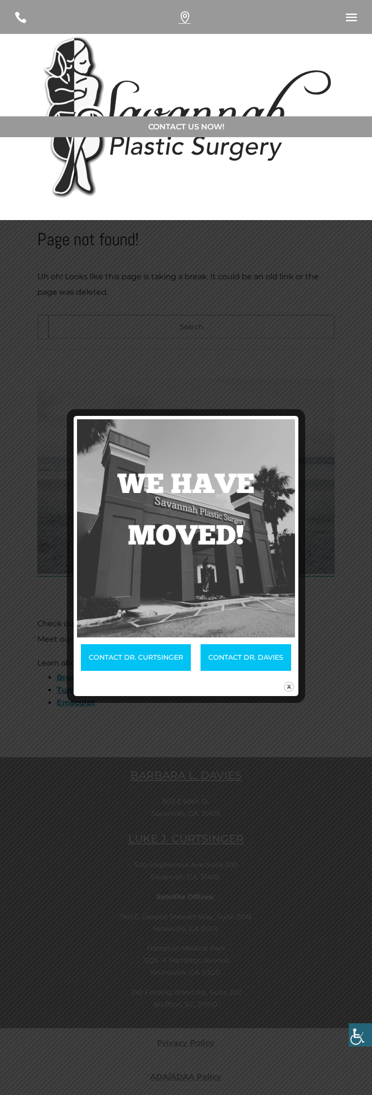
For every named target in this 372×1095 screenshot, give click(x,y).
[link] (360, 1035)
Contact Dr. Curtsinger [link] (136, 657)
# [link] (193, 20)
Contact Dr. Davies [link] (245, 657)
